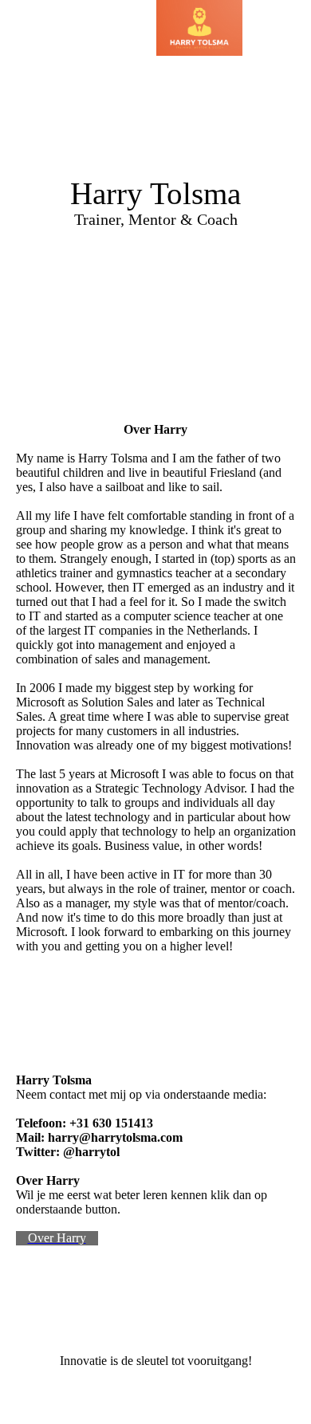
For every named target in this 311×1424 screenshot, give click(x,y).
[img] (199, 28)
